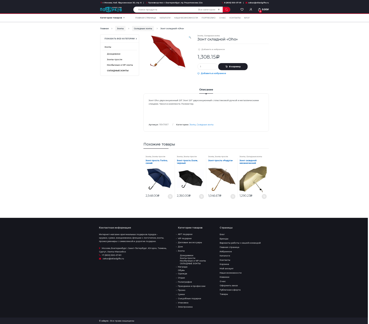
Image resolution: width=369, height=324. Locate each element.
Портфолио (208, 18)
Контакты (235, 18)
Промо (181, 290)
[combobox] (164, 10)
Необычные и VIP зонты (120, 65)
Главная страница (145, 18)
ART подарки (185, 234)
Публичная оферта (230, 290)
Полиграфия (185, 282)
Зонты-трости (158, 156)
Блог (247, 18)
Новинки (224, 277)
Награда (182, 267)
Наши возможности (186, 18)
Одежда (182, 273)
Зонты (120, 28)
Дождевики (113, 54)
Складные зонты (143, 28)
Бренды (224, 238)
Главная (104, 28)
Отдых (181, 277)
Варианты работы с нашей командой (240, 243)
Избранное (226, 251)
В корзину (235, 66)
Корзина (224, 264)
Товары (224, 294)
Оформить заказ (229, 285)
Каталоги (165, 18)
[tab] (206, 90)
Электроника (185, 307)
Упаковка (183, 302)
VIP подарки (184, 238)
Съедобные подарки (189, 298)
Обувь (181, 270)
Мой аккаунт (227, 268)
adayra (104, 321)
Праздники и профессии (191, 286)
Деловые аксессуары (190, 242)
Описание (206, 89)
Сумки (181, 294)
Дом (180, 246)
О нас (222, 18)
